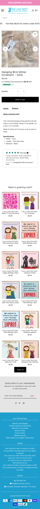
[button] (20, 158)
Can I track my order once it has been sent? (20, 455)
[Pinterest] (19, 403)
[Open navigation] (2, 10)
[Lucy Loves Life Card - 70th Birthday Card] (30, 290)
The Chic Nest (25, 496)
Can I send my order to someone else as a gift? (20, 465)
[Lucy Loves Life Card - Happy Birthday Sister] (11, 260)
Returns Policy (20, 430)
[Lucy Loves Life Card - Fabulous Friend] (30, 260)
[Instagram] (23, 403)
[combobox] (20, 18)
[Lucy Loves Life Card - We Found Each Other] (11, 230)
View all (20, 370)
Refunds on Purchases (20, 428)
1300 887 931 (21, 480)
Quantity (5, 91)
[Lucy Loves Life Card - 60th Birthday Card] (30, 230)
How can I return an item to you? (20, 458)
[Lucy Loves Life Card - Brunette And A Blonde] (30, 349)
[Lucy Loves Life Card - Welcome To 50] (11, 349)
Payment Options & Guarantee (20, 426)
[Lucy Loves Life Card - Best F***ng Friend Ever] (11, 201)
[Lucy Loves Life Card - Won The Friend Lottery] (11, 290)
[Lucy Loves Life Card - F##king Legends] (30, 320)
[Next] (35, 48)
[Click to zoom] (35, 34)
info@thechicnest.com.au (21, 483)
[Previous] (5, 48)
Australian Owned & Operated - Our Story (21, 486)
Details (5, 108)
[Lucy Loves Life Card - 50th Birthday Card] (11, 320)
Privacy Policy (20, 433)
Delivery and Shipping (20, 423)
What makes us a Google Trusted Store (20, 438)
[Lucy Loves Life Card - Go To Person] (30, 201)
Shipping (15, 108)
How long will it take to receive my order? (20, 448)
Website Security (20, 435)
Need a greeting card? (11, 114)
